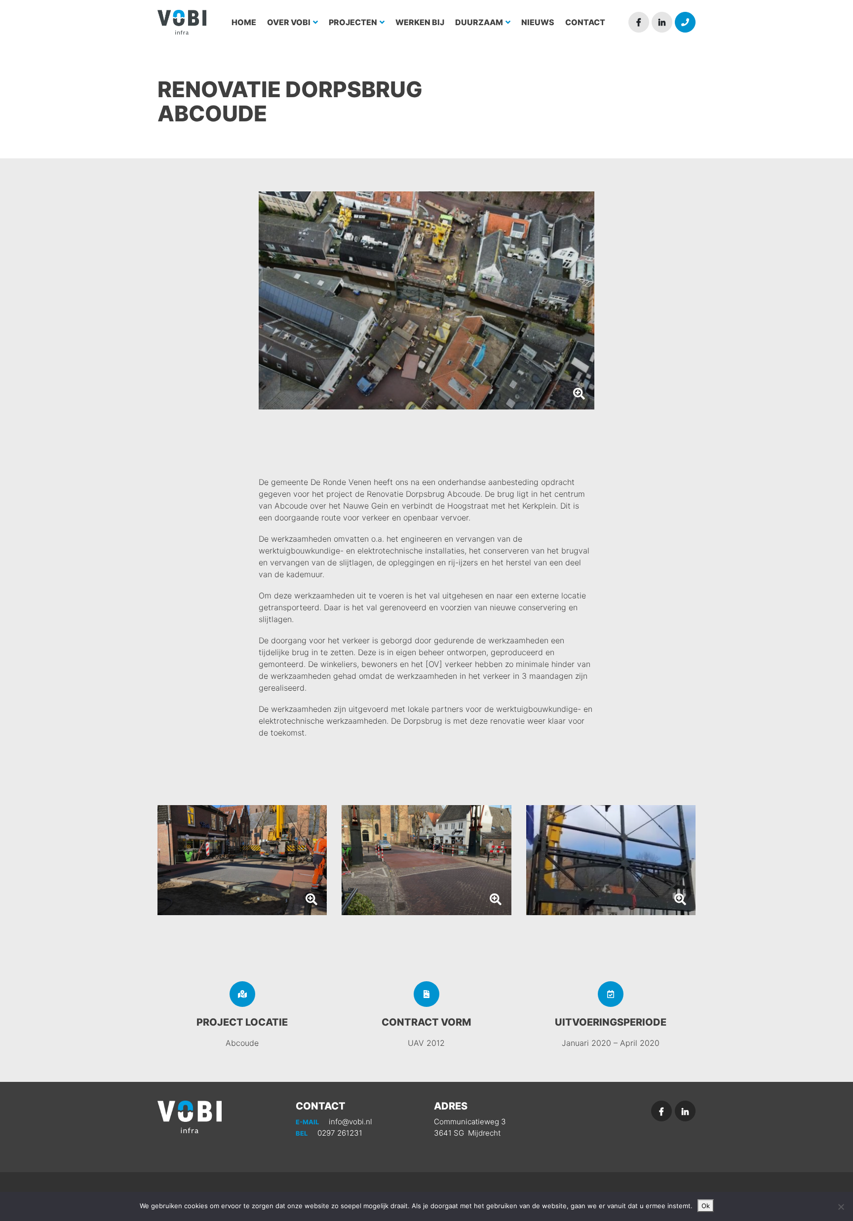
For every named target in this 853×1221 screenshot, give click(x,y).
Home (244, 22)
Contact (585, 22)
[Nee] (841, 1207)
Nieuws (537, 22)
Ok (705, 1206)
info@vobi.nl (334, 1121)
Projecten (354, 22)
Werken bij (419, 22)
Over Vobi (289, 22)
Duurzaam (479, 22)
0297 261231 (329, 1133)
